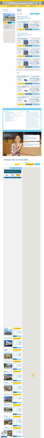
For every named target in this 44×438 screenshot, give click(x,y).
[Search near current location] (20, 164)
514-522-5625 (15, 436)
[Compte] (38, 2)
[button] (9, 36)
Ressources (35, 2)
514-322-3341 (15, 414)
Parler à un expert (21, 29)
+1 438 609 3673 (34, 3)
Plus (21, 13)
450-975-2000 (5, 22)
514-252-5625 (15, 380)
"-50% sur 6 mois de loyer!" (17, 338)
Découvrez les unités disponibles (26, 0)
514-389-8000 (15, 347)
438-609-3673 (30, 164)
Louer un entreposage (18, 2)
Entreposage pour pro (27, 2)
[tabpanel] (31, 140)
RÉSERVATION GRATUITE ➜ (18, 174)
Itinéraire (9, 22)
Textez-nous (13, 22)
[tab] (18, 170)
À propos (32, 2)
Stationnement (23, 2)
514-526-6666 (15, 425)
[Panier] (38, 3)
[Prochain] (20, 170)
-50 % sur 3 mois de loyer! (17, 328)
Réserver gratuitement (28, 29)
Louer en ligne (36, 29)
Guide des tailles (36, 13)
